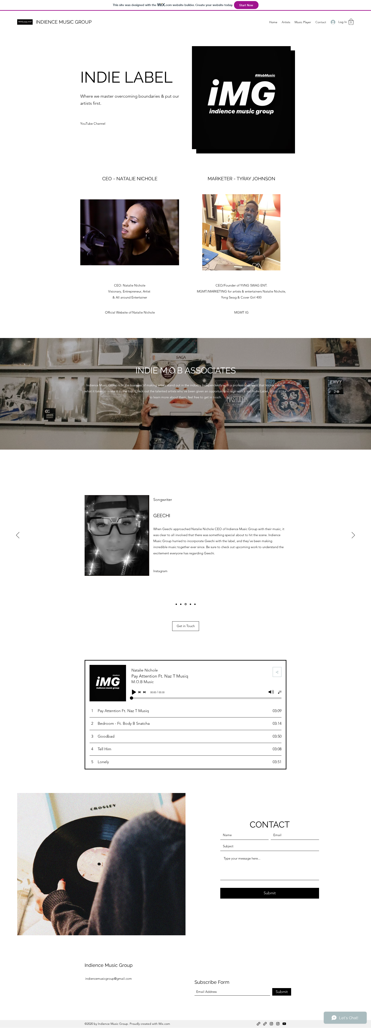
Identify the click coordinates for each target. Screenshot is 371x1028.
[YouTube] (284, 1024)
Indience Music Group (109, 965)
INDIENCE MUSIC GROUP (64, 22)
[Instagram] (271, 1024)
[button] (351, 22)
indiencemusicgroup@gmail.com (108, 978)
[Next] (353, 535)
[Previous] (17, 535)
